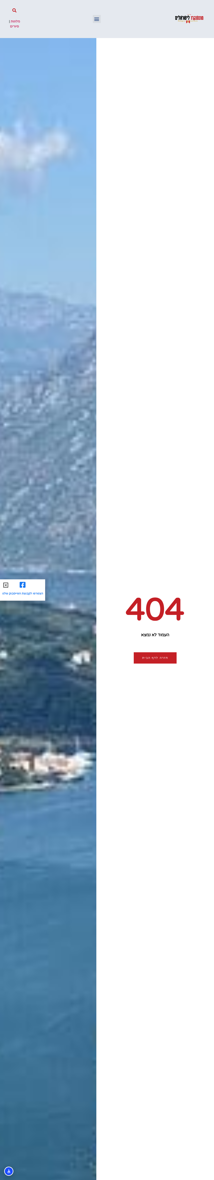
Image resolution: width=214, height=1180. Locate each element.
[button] (97, 19)
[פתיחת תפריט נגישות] (8, 1171)
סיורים (14, 26)
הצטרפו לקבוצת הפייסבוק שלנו (22, 593)
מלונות (15, 21)
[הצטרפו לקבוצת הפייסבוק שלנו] (22, 584)
